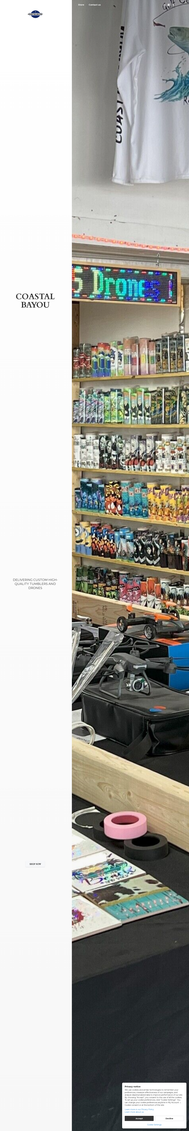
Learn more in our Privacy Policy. (139, 1109)
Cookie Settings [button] (154, 1125)
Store (81, 5)
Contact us (95, 5)
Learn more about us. (134, 1112)
